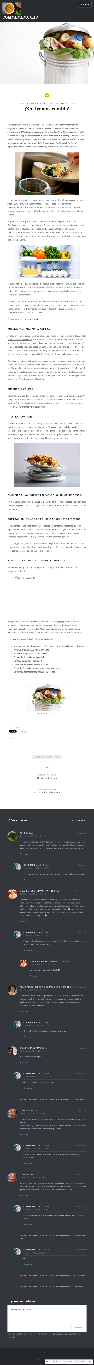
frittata (60, 621)
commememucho (33, 865)
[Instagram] (44, 1353)
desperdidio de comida (43, 757)
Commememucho (33, 1249)
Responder (82, 833)
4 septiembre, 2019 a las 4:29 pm (36, 935)
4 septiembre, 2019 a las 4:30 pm (42, 964)
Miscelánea (24, 103)
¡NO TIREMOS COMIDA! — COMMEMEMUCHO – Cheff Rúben (56, 1286)
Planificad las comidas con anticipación (25, 225)
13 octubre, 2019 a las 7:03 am (32, 1113)
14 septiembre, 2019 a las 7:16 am (33, 1051)
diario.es (33, 124)
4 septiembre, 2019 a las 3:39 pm (33, 836)
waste (57, 757)
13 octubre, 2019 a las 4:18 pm (35, 1210)
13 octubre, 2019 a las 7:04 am (32, 1177)
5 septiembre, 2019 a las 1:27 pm (36, 868)
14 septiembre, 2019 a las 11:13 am (37, 1077)
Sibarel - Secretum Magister (37, 891)
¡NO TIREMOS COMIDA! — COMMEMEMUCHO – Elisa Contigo (57, 1099)
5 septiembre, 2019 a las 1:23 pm (36, 1025)
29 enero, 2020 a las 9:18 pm (35, 1253)
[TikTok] (49, 1353)
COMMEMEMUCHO (20, 17)
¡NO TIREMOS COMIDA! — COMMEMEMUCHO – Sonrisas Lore (57, 1275)
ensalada (50, 629)
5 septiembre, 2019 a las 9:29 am (33, 990)
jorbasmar (26, 1110)
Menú (86, 4)
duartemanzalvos (31, 1048)
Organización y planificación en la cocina (53, 103)
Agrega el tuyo (78, 821)
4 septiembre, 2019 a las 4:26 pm (33, 894)
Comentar (78, 1328)
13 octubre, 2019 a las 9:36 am (35, 1149)
